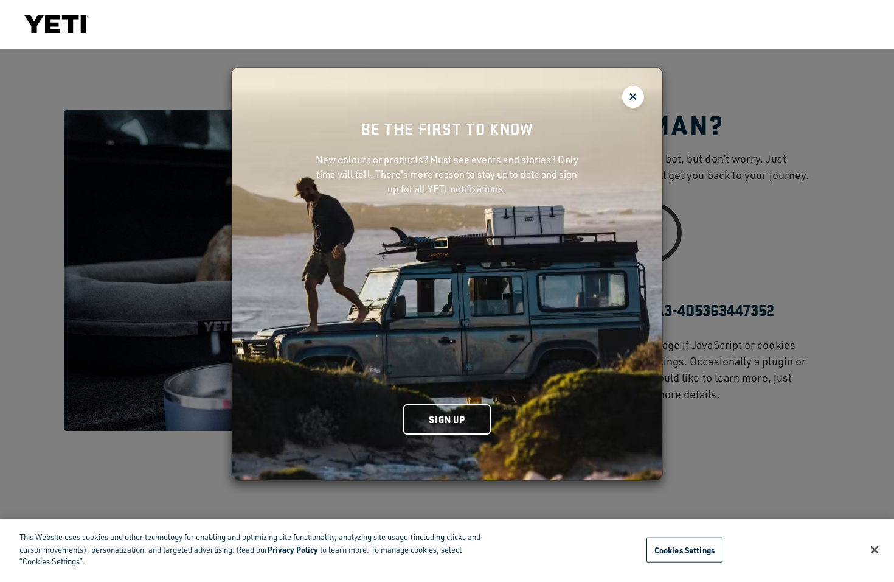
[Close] (874, 549)
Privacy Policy (293, 549)
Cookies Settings (684, 549)
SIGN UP (447, 419)
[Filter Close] (633, 97)
